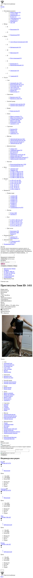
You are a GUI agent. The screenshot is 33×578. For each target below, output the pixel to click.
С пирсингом (15, 241)
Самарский (14, 76)
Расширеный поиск (9, 244)
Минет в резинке (16, 116)
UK (3, 6)
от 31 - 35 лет (14, 184)
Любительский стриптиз (17, 159)
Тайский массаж (16, 143)
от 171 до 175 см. (16, 224)
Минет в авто (15, 120)
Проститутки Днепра (9, 268)
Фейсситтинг (14, 91)
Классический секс (17, 84)
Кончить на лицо (16, 98)
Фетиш (13, 90)
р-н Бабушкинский (9, 276)
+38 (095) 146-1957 (6, 544)
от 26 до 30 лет (15, 183)
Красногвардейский (17, 65)
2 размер (13, 197)
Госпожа (13, 129)
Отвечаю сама (4, 281)
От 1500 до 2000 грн (16, 174)
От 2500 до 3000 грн (16, 176)
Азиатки (13, 237)
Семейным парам (16, 150)
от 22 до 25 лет (15, 181)
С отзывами (14, 19)
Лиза (2, 516)
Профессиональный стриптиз (19, 157)
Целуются (14, 151)
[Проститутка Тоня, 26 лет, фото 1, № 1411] (16, 336)
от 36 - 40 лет (14, 186)
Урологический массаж (17, 140)
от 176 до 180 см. (15, 225)
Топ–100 (12, 22)
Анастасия (3, 489)
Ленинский (14, 70)
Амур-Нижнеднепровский (19, 42)
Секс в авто (14, 87)
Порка (5, 410)
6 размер (13, 203)
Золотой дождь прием (17, 105)
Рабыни (13, 130)
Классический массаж (17, 142)
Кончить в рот (15, 97)
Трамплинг (14, 133)
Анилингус (14, 123)
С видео (14, 14)
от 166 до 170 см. (16, 222)
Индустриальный (16, 58)
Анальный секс (16, 83)
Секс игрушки (15, 88)
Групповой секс (16, 86)
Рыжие (13, 234)
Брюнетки (14, 232)
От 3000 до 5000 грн (17, 177)
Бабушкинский (15, 47)
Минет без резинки (16, 118)
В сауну (13, 16)
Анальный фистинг (16, 165)
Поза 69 (14, 153)
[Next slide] (30, 336)
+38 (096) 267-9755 (6, 463)
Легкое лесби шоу (16, 156)
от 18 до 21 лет (15, 180)
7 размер (13, 204)
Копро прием (7, 389)
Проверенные (15, 15)
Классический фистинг (18, 164)
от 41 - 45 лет (14, 187)
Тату (13, 242)
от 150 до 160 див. (16, 220)
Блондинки (14, 231)
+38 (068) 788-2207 (6, 517)
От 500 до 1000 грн (16, 171)
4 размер (13, 200)
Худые (13, 213)
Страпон (13, 132)
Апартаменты (15, 18)
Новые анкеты (15, 12)
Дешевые (14, 170)
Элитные (14, 168)
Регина (2, 543)
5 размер (13, 201)
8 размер (13, 206)
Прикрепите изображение (8, 257)
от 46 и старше (15, 189)
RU (1, 6)
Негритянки (14, 238)
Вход (2, 576)
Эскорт (13, 148)
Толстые (13, 214)
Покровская (15, 35)
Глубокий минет (16, 119)
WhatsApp (13, 21)
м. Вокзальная (8, 277)
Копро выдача (15, 111)
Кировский (14, 63)
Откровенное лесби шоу (17, 154)
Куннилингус (15, 122)
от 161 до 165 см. (16, 221)
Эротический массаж (17, 139)
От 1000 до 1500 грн (16, 173)
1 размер (13, 196)
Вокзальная (14, 29)
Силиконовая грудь (16, 207)
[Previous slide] (3, 336)
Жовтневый (14, 52)
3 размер (13, 198)
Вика (2, 461)
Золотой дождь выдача (17, 104)
